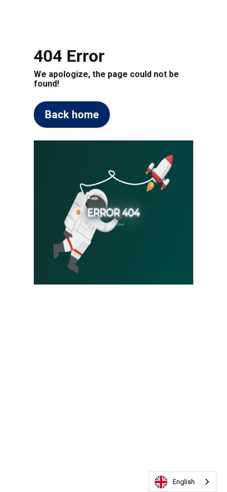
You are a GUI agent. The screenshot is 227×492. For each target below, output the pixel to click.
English (184, 482)
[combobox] (182, 481)
